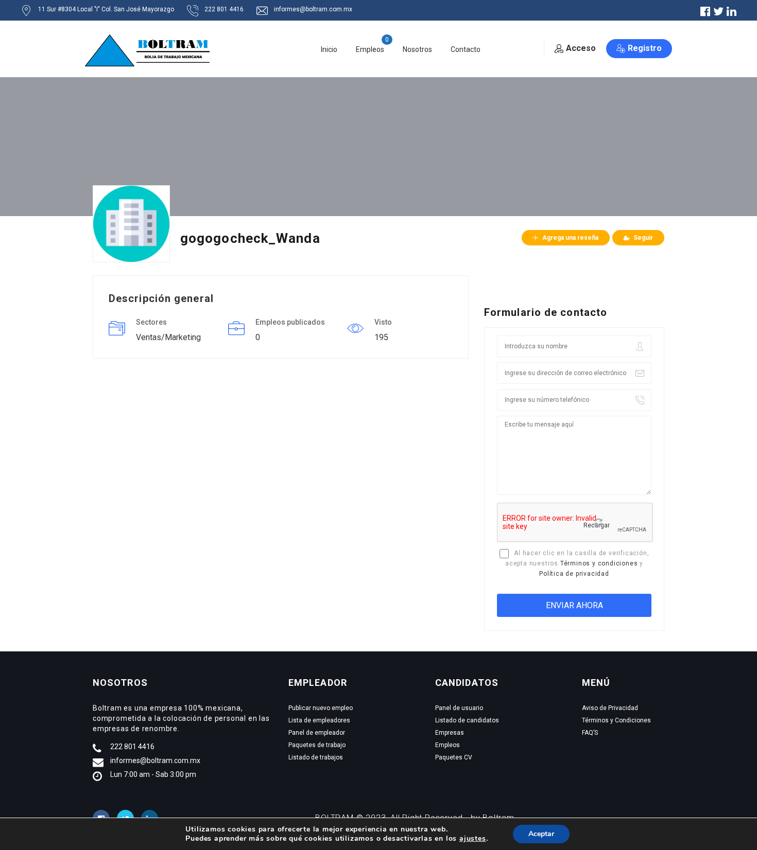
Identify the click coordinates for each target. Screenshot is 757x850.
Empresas (449, 732)
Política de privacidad (574, 573)
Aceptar (541, 834)
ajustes (472, 838)
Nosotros (417, 49)
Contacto (465, 49)
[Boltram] (150, 49)
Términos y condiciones (599, 563)
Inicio (329, 49)
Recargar (596, 525)
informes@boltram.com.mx (155, 760)
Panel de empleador (316, 732)
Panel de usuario (459, 708)
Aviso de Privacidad (610, 708)
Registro (645, 48)
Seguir (643, 237)
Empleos (370, 49)
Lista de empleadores (319, 720)
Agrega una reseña (570, 237)
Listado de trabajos (315, 757)
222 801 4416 (132, 746)
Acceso (581, 48)
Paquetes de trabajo (317, 745)
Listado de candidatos (467, 720)
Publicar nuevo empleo (320, 708)
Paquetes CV (453, 757)
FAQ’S (590, 732)
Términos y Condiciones (616, 720)
